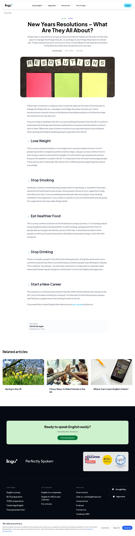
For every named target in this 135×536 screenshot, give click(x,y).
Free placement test (16, 509)
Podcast (80, 505)
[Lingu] (12, 461)
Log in (128, 5)
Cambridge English (15, 505)
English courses (13, 492)
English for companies (51, 492)
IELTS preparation (14, 496)
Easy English (37, 5)
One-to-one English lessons (88, 496)
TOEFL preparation (15, 501)
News (70, 18)
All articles (8, 13)
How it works (82, 492)
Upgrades (52, 5)
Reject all (116, 528)
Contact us (81, 509)
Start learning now (67, 438)
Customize (105, 528)
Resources (66, 5)
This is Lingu (80, 5)
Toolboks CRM (82, 514)
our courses (77, 304)
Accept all (127, 528)
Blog (64, 18)
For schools (46, 504)
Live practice (82, 501)
